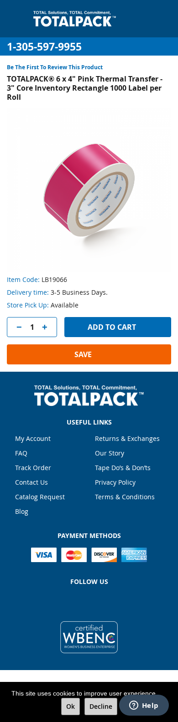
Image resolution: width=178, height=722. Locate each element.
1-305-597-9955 (44, 46)
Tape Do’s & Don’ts (123, 467)
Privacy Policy (115, 482)
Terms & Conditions (125, 496)
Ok (70, 706)
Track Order (33, 467)
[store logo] (74, 18)
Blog (21, 511)
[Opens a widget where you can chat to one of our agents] (144, 706)
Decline (100, 706)
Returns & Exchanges (127, 438)
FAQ (21, 453)
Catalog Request (40, 496)
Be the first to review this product (55, 67)
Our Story (109, 453)
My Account (33, 438)
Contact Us (31, 482)
